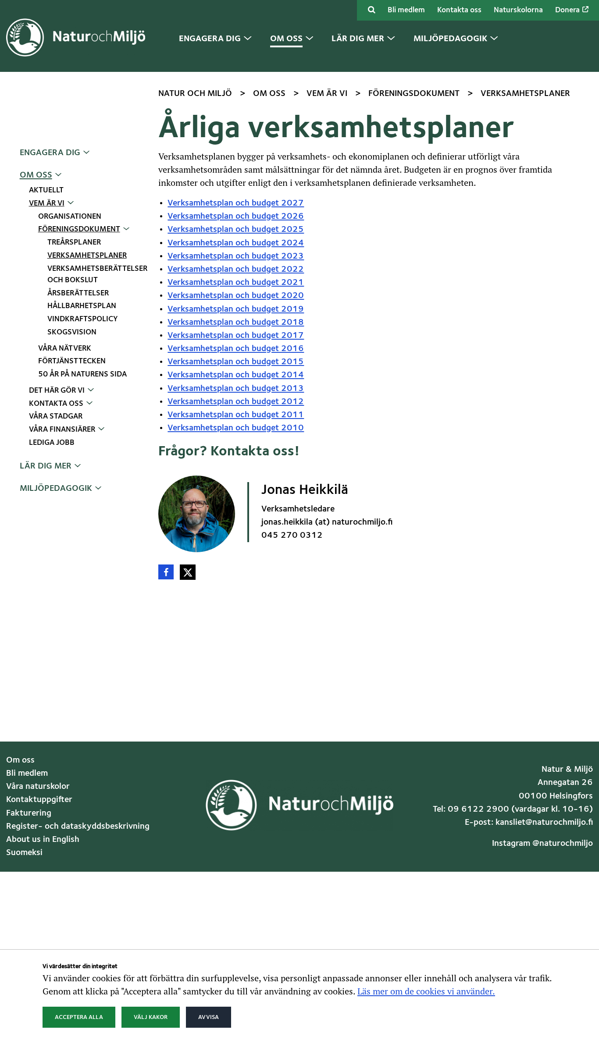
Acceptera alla (79, 1017)
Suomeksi (24, 852)
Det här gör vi (57, 390)
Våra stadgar (55, 416)
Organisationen (69, 216)
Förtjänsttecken (72, 361)
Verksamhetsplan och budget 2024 (236, 243)
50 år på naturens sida (82, 374)
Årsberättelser (78, 293)
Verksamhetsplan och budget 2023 (236, 256)
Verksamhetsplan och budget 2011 (236, 415)
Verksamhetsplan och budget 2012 (236, 402)
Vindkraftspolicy (82, 319)
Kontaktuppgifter (39, 799)
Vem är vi (46, 203)
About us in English (42, 839)
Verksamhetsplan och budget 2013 (236, 388)
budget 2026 (277, 216)
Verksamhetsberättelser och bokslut (96, 274)
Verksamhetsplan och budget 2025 (236, 229)
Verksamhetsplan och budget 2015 (236, 362)
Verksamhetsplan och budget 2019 (236, 309)
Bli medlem (406, 10)
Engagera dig (50, 153)
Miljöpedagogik (56, 488)
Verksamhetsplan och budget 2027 (236, 203)
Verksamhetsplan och (209, 216)
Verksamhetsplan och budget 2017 (236, 335)
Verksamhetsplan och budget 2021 (236, 282)
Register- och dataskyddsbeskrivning (78, 826)
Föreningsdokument (79, 229)
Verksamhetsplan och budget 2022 (236, 269)
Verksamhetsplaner (87, 255)
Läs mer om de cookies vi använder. (426, 991)
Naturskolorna (518, 10)
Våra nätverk (64, 348)
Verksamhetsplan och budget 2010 (236, 428)
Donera (568, 10)
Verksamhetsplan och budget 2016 (236, 348)
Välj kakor (151, 1017)
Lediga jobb (52, 443)
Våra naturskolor (38, 786)
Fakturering (28, 813)
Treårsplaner (74, 242)
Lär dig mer (45, 466)
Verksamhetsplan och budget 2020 (236, 295)
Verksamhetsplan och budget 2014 (236, 375)
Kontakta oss (459, 10)
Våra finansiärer (62, 429)
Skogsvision (71, 332)
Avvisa (208, 1017)
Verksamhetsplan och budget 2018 (236, 322)
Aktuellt (46, 190)
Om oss (36, 175)
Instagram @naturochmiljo (542, 843)
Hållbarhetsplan (81, 306)
